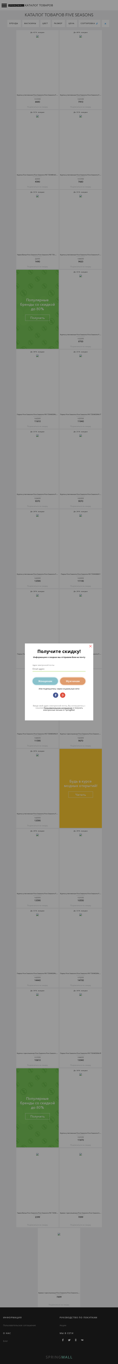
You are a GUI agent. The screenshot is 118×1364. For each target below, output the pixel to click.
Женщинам (45, 681)
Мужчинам (73, 681)
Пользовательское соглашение (58, 708)
